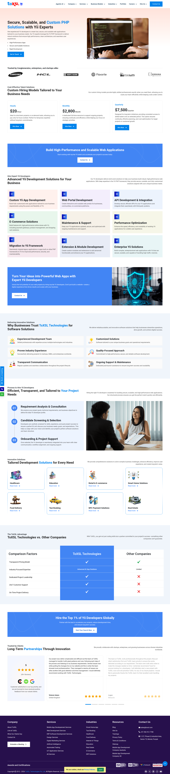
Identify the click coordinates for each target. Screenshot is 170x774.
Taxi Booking (90, 731)
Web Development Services (56, 731)
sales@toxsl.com (146, 727)
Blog (114, 727)
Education (89, 744)
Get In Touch (14, 54)
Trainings (115, 734)
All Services (51, 754)
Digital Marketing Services (56, 741)
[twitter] (149, 771)
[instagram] (157, 771)
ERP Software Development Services (59, 734)
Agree (100, 769)
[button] (88, 704)
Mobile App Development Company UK (121, 755)
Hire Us (114, 731)
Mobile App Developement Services (59, 727)
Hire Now (16, 126)
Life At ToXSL (12, 731)
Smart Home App (92, 727)
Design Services (52, 737)
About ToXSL (12, 727)
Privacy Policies (89, 769)
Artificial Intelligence (54, 744)
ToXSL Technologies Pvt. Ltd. (35, 771)
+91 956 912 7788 (147, 732)
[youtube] (160, 771)
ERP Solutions (91, 754)
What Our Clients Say (14, 734)
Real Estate (90, 747)
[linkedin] (153, 771)
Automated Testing (53, 747)
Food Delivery (91, 737)
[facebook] (145, 771)
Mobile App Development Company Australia (121, 749)
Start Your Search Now (84, 630)
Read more (13, 486)
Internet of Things (92, 741)
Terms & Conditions (119, 741)
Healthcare (90, 734)
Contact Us (84, 160)
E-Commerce (90, 751)
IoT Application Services (55, 751)
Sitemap (115, 744)
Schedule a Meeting (17, 744)
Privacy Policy (117, 737)
